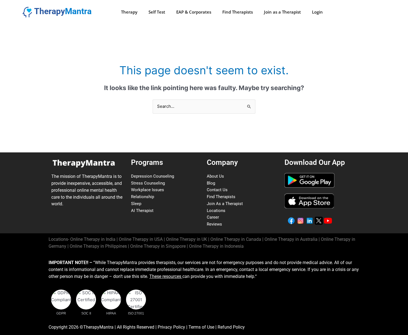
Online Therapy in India (92, 239)
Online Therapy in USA (141, 239)
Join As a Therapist (225, 203)
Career (213, 217)
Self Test (156, 12)
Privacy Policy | (173, 327)
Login (317, 12)
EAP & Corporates (193, 12)
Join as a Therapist (282, 12)
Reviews (214, 224)
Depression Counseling (152, 176)
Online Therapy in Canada (235, 239)
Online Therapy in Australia (291, 239)
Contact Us (217, 189)
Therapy (129, 12)
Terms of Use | (203, 327)
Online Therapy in (98, 246)
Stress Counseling (148, 183)
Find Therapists (237, 12)
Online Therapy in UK (186, 239)
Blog (211, 183)
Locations (216, 210)
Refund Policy (231, 327)
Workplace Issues (147, 189)
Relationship (142, 196)
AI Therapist (142, 210)
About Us (215, 176)
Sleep (136, 203)
